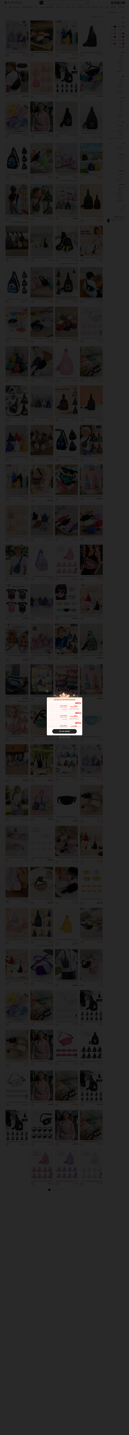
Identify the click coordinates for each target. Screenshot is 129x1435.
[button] (47, 691)
